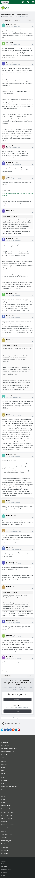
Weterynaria (4, 847)
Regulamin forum (6, 869)
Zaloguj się (17, 711)
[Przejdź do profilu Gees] (3, 178)
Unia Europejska (6, 841)
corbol (8, 656)
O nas (3, 875)
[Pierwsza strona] (2, 20)
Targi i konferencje (6, 834)
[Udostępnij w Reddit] (13, 729)
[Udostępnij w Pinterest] (19, 729)
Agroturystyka (5, 739)
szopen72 (9, 43)
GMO (2, 771)
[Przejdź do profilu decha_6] (3, 211)
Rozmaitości (5, 828)
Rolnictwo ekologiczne (7, 825)
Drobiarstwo (5, 755)
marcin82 (9, 24)
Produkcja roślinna (6, 809)
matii (8, 339)
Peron (10, 16)
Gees (8, 177)
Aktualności (4, 742)
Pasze (3, 796)
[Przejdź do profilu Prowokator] (3, 63)
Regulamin (4, 872)
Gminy (3, 767)
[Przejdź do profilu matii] (3, 340)
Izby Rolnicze (5, 774)
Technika (4, 837)
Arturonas (9, 293)
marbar (8, 530)
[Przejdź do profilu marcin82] (3, 25)
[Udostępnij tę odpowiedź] (32, 26)
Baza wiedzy (5, 745)
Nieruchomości (5, 790)
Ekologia (3, 761)
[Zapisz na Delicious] (10, 729)
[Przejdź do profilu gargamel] (3, 147)
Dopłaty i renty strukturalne (9, 748)
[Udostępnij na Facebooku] (5, 729)
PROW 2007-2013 (6, 815)
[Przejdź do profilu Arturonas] (3, 294)
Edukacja (4, 758)
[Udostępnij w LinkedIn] (16, 729)
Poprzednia (7, 20)
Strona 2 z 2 (17, 20)
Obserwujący (16, 718)
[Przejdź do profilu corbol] (3, 657)
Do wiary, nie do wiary (7, 751)
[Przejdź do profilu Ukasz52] (3, 636)
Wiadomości (5, 850)
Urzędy (3, 844)
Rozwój (3, 831)
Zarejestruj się (17, 699)
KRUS (3, 777)
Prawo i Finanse (6, 806)
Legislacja (4, 780)
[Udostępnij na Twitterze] (2, 729)
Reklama (3, 863)
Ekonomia (4, 764)
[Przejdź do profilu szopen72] (3, 43)
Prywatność (4, 866)
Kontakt (3, 861)
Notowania (4, 793)
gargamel (9, 146)
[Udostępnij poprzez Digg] (7, 729)
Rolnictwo (4, 821)
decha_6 (9, 210)
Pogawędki (25, 16)
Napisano (13, 26)
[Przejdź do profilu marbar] (3, 530)
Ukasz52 (9, 635)
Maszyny (3, 783)
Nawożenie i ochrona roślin (9, 786)
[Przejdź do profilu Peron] (3, 316)
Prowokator (10, 63)
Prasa (3, 802)
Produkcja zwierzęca (7, 812)
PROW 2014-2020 (6, 818)
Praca (3, 799)
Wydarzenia (4, 853)
